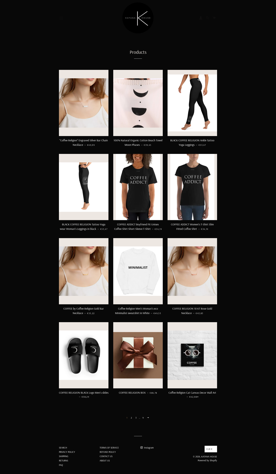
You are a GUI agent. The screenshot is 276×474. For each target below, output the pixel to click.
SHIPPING (63, 456)
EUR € (209, 449)
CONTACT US (106, 456)
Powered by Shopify (207, 460)
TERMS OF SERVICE (109, 447)
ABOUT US (105, 460)
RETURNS (63, 460)
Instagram (148, 447)
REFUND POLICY (108, 451)
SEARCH (63, 447)
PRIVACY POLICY (67, 451)
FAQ (61, 465)
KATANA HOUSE (209, 456)
